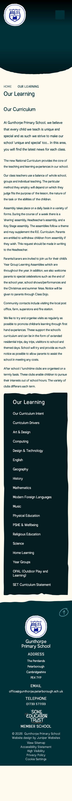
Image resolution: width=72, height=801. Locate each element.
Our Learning (28, 86)
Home (8, 86)
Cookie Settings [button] (36, 759)
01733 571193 (36, 704)
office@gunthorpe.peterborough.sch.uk (36, 691)
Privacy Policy (36, 755)
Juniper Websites (48, 738)
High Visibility (36, 751)
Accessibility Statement (36, 747)
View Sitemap (36, 743)
